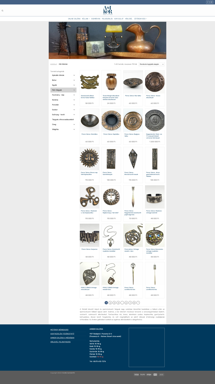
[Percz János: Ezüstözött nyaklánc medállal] (111, 235)
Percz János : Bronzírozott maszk (131, 173)
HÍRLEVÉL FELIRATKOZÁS (60, 342)
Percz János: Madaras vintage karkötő (154, 212)
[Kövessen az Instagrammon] (211, 2)
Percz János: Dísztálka (89, 134)
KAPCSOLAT (119, 19)
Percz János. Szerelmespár (107, 173)
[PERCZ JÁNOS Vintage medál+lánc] (111, 273)
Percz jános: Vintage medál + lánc (132, 250)
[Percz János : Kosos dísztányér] (154, 81)
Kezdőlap (53, 64)
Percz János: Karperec (89, 249)
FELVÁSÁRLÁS (107, 19)
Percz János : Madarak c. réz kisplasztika (89, 212)
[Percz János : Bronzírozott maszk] (133, 158)
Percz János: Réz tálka (133, 96)
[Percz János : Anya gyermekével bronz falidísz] (154, 158)
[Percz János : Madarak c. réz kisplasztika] (89, 197)
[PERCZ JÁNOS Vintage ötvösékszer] (89, 273)
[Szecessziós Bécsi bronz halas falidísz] (89, 81)
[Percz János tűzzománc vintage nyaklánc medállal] (154, 235)
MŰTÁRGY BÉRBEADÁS (59, 330)
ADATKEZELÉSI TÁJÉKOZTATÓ (62, 334)
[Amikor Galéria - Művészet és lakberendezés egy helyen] (108, 10)
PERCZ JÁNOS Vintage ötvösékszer (89, 288)
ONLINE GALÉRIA (74, 19)
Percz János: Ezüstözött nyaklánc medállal (111, 250)
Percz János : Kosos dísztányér (153, 96)
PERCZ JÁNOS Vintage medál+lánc (110, 288)
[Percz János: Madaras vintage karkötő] (154, 197)
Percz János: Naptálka (111, 134)
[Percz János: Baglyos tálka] (133, 120)
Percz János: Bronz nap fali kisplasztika (89, 173)
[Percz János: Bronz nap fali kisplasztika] (89, 158)
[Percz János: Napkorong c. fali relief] (111, 197)
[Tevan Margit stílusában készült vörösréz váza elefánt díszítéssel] (111, 81)
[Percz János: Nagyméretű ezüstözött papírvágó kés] (133, 197)
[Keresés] (2, 11)
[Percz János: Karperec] (89, 235)
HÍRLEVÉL (128, 19)
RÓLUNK (85, 19)
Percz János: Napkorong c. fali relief (110, 212)
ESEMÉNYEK (95, 19)
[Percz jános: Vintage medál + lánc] (133, 235)
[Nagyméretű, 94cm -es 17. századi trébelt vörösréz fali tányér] (154, 120)
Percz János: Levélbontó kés (130, 288)
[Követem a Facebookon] (208, 2)
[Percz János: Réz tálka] (133, 81)
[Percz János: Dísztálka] (89, 120)
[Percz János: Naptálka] (111, 120)
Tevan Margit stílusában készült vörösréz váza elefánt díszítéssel (111, 97)
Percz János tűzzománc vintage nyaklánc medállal (154, 251)
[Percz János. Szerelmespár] (111, 158)
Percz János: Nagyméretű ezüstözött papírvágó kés (133, 212)
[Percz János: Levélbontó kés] (133, 273)
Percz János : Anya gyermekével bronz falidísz (153, 174)
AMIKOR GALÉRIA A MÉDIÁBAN (62, 338)
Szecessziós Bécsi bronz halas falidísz (87, 96)
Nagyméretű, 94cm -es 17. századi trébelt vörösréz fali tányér (154, 136)
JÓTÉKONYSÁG (139, 19)
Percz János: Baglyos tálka (132, 135)
